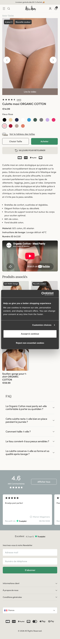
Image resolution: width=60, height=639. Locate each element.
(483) (19, 99)
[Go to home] (30, 8)
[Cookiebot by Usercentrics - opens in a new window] (44, 293)
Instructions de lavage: (14, 232)
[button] (4, 120)
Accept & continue (30, 334)
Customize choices (41, 325)
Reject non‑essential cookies (30, 343)
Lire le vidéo (30, 91)
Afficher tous (44, 481)
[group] (15, 352)
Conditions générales (12, 597)
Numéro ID (7, 236)
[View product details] (15, 377)
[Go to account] (50, 8)
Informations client (11, 583)
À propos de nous (10, 590)
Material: (7, 228)
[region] (30, 509)
